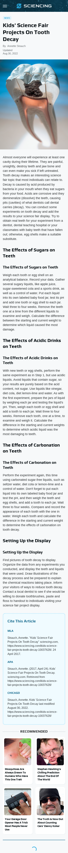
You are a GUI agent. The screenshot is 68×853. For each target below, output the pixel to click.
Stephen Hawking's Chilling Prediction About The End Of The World (49, 774)
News (7, 18)
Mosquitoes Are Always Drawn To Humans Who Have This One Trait (16, 774)
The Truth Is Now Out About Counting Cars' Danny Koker (50, 823)
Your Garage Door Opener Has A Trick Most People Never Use (16, 824)
